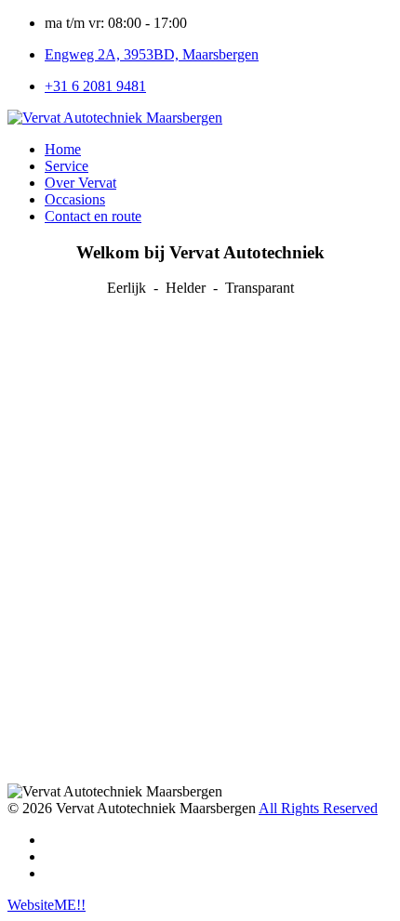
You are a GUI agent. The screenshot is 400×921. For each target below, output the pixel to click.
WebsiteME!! (46, 905)
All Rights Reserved (318, 808)
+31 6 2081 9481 (95, 86)
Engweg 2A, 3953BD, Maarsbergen (152, 54)
